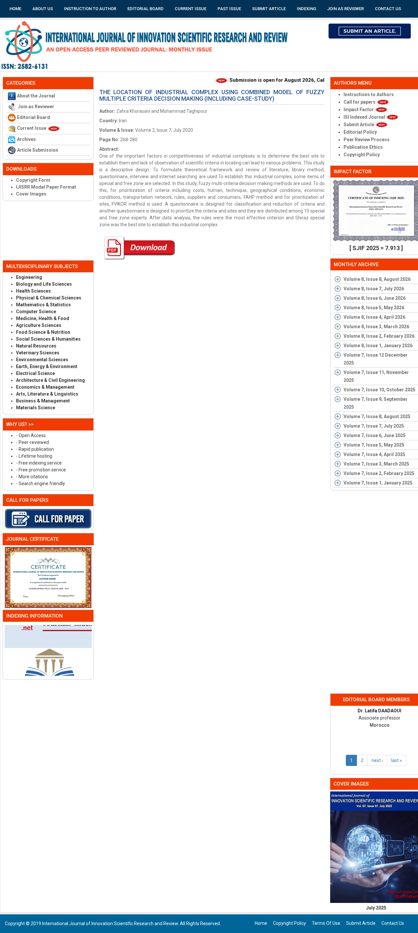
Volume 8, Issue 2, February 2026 (379, 336)
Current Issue (190, 8)
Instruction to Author (90, 8)
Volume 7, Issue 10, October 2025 (379, 389)
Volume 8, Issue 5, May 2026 (374, 307)
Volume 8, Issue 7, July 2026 (374, 288)
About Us (42, 8)
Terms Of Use (326, 923)
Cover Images (31, 193)
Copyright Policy (362, 154)
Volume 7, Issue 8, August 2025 (377, 416)
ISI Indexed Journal (365, 117)
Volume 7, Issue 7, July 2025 (374, 426)
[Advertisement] (48, 230)
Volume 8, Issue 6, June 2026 (375, 298)
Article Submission (37, 150)
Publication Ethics (363, 147)
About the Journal (36, 95)
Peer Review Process (367, 139)
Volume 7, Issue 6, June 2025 (375, 435)
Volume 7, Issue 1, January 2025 (378, 482)
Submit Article (269, 8)
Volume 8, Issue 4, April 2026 (374, 317)
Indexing (306, 8)
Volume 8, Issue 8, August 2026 (377, 279)
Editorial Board (145, 8)
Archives (26, 139)
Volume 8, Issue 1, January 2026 (378, 345)
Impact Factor (359, 109)
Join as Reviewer (345, 8)
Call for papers (360, 102)
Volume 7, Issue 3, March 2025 (376, 463)
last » (396, 760)
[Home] (147, 45)
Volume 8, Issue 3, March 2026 (376, 326)
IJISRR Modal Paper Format (46, 187)
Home (15, 8)
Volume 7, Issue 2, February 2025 (379, 473)
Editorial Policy (360, 132)
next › (377, 760)
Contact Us (388, 8)
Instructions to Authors (369, 94)
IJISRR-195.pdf (139, 248)
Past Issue (229, 8)
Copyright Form (33, 180)
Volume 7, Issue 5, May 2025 (374, 445)
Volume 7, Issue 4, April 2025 (374, 454)
